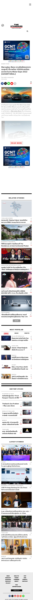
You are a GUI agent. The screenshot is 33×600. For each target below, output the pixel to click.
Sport (14, 365)
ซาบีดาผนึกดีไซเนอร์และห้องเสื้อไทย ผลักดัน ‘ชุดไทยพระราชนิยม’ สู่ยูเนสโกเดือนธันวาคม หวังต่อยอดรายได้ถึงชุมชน (14, 536)
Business (4, 242)
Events (25, 579)
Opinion (8, 579)
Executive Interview (8, 265)
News (11, 218)
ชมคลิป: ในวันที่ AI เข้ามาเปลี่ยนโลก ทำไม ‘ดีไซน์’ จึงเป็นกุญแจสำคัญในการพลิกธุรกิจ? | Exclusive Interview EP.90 (15, 268)
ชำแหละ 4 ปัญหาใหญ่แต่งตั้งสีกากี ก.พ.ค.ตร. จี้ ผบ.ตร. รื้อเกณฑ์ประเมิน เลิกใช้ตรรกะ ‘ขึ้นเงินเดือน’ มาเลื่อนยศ (20, 349)
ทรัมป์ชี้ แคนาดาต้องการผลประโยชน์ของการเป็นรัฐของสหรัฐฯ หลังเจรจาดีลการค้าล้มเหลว (20, 358)
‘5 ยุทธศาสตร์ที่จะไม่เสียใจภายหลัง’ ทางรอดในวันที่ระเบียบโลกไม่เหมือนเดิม (10, 414)
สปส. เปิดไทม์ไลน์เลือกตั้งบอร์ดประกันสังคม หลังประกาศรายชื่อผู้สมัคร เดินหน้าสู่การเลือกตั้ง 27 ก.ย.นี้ (10, 432)
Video (19, 265)
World (14, 355)
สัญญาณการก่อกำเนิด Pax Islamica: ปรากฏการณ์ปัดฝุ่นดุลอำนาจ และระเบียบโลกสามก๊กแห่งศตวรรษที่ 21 (20, 339)
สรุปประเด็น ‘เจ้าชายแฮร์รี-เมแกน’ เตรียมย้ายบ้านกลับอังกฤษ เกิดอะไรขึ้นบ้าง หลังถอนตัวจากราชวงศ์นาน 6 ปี (10, 423)
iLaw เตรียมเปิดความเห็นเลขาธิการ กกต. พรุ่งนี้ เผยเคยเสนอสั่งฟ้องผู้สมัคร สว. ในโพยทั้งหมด (15, 512)
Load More (16, 564)
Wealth (16, 575)
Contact (25, 581)
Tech (3, 312)
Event (3, 64)
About (16, 581)
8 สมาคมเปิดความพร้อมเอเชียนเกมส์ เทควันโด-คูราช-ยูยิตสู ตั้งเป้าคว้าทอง (14, 465)
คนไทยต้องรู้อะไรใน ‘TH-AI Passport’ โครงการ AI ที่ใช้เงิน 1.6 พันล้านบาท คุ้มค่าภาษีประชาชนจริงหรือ (10, 397)
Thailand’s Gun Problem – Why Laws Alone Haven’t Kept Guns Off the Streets (10, 405)
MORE (16, 321)
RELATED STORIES (16, 198)
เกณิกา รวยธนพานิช (9, 77)
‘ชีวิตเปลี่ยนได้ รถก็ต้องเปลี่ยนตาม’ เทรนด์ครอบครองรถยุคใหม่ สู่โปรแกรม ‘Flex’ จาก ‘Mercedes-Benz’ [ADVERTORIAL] (14, 316)
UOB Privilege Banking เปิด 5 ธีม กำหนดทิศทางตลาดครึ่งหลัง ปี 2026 (14, 489)
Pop (25, 575)
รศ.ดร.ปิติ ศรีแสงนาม (18, 336)
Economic (5, 394)
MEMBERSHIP (17, 590)
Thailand (4, 218)
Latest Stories (16, 442)
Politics (4, 509)
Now (25, 577)
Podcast (8, 577)
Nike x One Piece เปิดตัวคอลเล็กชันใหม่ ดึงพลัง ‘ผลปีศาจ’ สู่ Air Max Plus (20, 368)
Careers (16, 579)
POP (8, 64)
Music (3, 289)
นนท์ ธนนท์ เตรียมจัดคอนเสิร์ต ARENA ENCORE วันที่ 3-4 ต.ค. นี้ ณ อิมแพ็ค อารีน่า (14, 292)
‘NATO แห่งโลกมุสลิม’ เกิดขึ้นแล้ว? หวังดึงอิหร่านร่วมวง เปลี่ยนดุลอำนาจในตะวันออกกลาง (20, 377)
